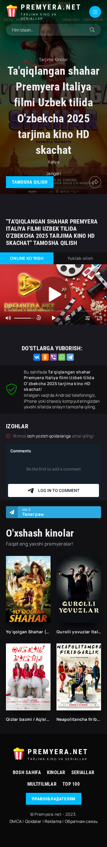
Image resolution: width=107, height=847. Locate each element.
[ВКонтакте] (36, 357)
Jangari (53, 173)
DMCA (16, 821)
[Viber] (53, 357)
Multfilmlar (41, 784)
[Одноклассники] (45, 357)
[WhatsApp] (61, 357)
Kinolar (56, 772)
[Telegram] (70, 357)
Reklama (53, 821)
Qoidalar (33, 821)
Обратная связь (81, 821)
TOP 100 (71, 784)
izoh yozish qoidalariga (49, 436)
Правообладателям (53, 798)
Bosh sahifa (27, 772)
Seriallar (83, 772)
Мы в (33, 512)
